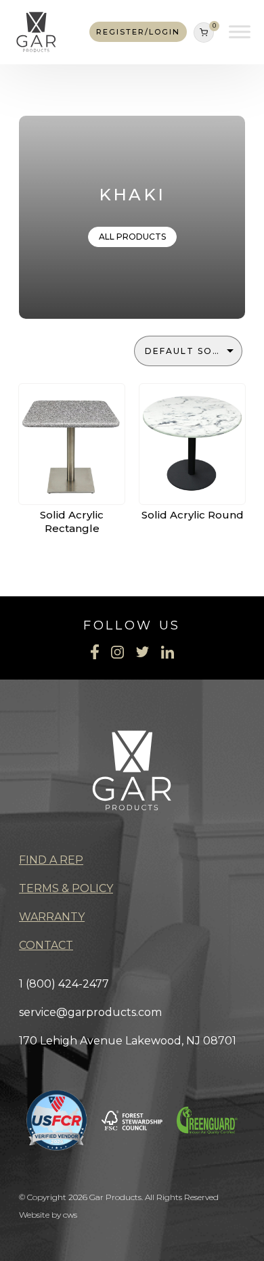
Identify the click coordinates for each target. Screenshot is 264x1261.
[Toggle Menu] (239, 31)
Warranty (52, 916)
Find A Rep (51, 860)
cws (70, 1215)
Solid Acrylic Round (192, 514)
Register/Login (138, 32)
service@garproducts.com (90, 1012)
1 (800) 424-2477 (64, 983)
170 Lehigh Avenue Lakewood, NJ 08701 (127, 1040)
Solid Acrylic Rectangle (72, 521)
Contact (46, 945)
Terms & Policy (66, 888)
